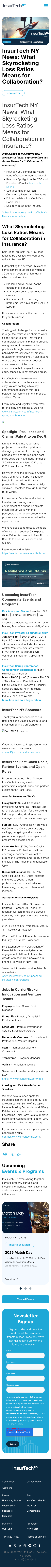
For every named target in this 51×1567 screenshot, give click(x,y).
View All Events (25, 1299)
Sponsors (7, 1510)
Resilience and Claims (15, 611)
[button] (46, 5)
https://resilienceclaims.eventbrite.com (24, 553)
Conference (8, 1481)
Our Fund (7, 1528)
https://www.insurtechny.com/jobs (22, 1078)
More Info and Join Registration (21, 700)
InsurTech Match (36, 1500)
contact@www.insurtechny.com (21, 752)
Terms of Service (37, 1536)
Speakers (7, 1516)
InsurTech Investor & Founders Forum (25, 632)
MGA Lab (32, 1505)
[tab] (21, 1288)
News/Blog (33, 1528)
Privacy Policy (11, 1536)
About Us (7, 1487)
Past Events (8, 1505)
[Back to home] (14, 5)
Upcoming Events (11, 1500)
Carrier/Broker (34, 1481)
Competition (33, 1510)
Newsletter (13, 93)
